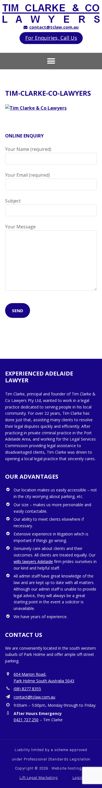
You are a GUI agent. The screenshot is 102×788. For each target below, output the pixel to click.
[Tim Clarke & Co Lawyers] (51, 20)
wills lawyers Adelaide (33, 561)
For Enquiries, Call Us (51, 37)
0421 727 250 (26, 719)
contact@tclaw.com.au (53, 27)
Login (78, 778)
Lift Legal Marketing (39, 778)
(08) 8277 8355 (27, 688)
